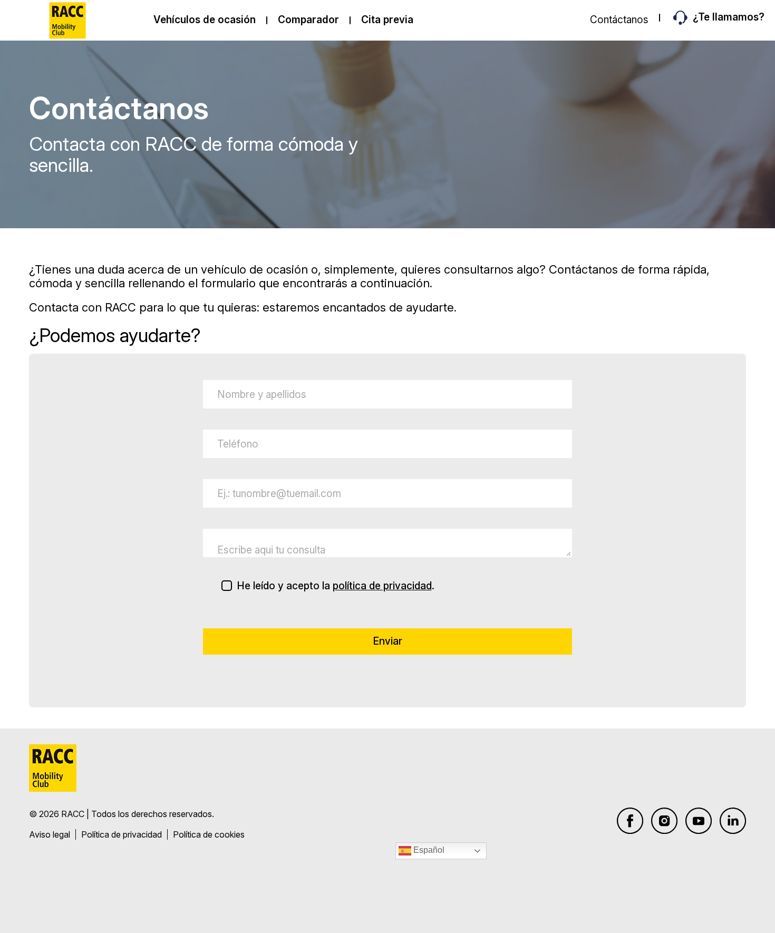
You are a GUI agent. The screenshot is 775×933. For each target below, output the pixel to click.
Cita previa (387, 20)
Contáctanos (619, 20)
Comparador (308, 20)
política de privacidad (382, 586)
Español (427, 849)
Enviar (387, 641)
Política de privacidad (121, 834)
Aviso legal (49, 834)
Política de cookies (209, 834)
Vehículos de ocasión (204, 20)
